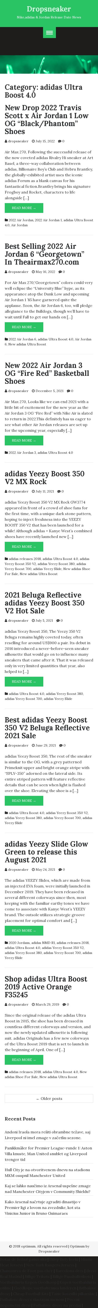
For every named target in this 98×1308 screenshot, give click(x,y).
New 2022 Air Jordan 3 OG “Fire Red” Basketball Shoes (47, 373)
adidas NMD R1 (43, 943)
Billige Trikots (37, 1276)
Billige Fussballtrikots (72, 1276)
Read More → (27, 209)
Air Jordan (19, 225)
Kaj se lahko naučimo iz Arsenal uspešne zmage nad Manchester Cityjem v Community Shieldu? (48, 1188)
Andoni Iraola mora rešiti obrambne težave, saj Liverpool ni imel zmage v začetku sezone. (47, 1135)
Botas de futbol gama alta (23, 1259)
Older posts (49, 1098)
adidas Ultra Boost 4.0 (55, 339)
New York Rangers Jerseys (50, 1265)
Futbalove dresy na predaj (57, 1305)
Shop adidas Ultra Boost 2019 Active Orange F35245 (46, 986)
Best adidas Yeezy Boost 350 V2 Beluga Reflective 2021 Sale (47, 727)
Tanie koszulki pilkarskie (73, 1293)
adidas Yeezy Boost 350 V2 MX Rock (45, 477)
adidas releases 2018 (25, 559)
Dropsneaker (49, 8)
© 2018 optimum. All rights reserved (38, 1246)
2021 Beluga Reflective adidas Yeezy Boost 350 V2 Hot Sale (45, 602)
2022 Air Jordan (21, 220)
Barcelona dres (69, 1270)
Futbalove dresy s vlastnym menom (32, 1299)
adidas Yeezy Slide (47, 569)
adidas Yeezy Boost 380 (56, 564)
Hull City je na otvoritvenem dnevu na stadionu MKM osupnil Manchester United (47, 1172)
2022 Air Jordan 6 (22, 339)
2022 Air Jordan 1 (48, 220)
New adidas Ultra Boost (27, 344)
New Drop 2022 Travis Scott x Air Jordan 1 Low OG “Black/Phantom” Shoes (47, 119)
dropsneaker (18, 141)
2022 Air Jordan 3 (22, 452)
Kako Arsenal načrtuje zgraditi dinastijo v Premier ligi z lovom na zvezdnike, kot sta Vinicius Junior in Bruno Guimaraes (42, 1207)
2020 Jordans (19, 943)
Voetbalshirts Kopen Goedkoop (28, 1282)
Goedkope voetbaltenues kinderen (45, 1288)
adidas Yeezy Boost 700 (23, 699)
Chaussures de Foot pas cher (26, 1270)
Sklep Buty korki (63, 1259)
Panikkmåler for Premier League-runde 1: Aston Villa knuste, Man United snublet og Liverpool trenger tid (48, 1154)
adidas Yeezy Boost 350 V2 (67, 813)
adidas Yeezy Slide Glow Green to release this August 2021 (46, 851)
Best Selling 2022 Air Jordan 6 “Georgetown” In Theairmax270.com (44, 254)
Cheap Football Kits (31, 1293)
